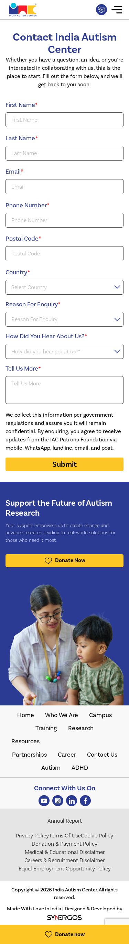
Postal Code (23, 238)
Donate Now (70, 560)
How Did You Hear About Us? (46, 336)
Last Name (22, 138)
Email (14, 171)
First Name (22, 105)
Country (18, 272)
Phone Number (28, 205)
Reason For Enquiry (33, 304)
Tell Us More (23, 368)
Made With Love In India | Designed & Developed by (64, 908)
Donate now (70, 934)
